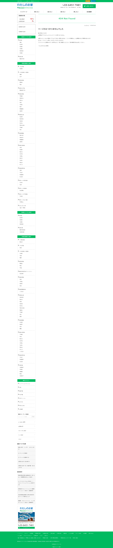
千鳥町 (21, 127)
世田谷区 (21, 50)
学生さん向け (22, 405)
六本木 (21, 182)
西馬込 (21, 82)
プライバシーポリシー (28, 535)
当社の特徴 (53, 533)
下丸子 (21, 172)
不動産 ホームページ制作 (56, 546)
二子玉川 (21, 291)
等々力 (21, 164)
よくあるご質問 (21, 422)
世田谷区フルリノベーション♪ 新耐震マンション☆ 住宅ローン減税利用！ (26, 489)
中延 (21, 147)
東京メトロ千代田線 (23, 194)
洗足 (21, 102)
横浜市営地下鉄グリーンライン (25, 271)
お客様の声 (20, 426)
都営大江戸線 (22, 88)
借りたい (63, 11)
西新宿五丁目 (22, 90)
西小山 (21, 100)
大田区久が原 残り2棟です (24, 461)
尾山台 (21, 162)
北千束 (21, 154)
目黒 (21, 247)
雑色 (21, 373)
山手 (21, 76)
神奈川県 (21, 56)
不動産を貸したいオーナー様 (66, 537)
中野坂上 (21, 202)
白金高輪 (21, 190)
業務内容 (65, 533)
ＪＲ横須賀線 (22, 239)
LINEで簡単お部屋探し (54, 537)
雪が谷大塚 (22, 125)
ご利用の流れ (59, 533)
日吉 (21, 285)
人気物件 (21, 409)
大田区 (21, 48)
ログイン (93, 1)
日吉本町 (21, 273)
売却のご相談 (75, 537)
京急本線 (21, 365)
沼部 (21, 170)
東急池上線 (21, 114)
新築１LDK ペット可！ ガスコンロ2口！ (26, 448)
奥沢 (21, 106)
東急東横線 (21, 133)
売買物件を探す (22, 31)
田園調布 (21, 108)
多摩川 (21, 111)
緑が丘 (21, 158)
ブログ (19, 439)
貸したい (76, 11)
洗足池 (21, 121)
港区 (21, 42)
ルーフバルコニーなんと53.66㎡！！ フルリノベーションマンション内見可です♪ (26, 483)
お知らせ (46, 535)
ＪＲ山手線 (21, 66)
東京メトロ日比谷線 (23, 180)
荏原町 (21, 149)
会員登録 (88, 1)
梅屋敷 (21, 371)
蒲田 (21, 74)
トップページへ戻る (43, 45)
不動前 (21, 96)
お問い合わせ (90, 6)
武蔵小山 (21, 98)
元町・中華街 (22, 207)
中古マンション (22, 398)
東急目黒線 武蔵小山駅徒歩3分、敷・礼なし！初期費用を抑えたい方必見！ (26, 476)
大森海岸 (21, 367)
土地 (20, 387)
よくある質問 (71, 533)
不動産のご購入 (45, 537)
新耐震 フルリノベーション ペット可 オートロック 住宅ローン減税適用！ (27, 501)
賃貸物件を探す (22, 26)
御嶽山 (21, 310)
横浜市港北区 (22, 229)
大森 (21, 255)
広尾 (21, 184)
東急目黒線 (21, 94)
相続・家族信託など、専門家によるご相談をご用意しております (29, 537)
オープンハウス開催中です (23, 457)
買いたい (36, 11)
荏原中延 (21, 118)
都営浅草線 (21, 80)
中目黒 (21, 322)
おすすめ (21, 401)
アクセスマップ (26, 527)
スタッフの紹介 (78, 533)
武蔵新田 (21, 174)
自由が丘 (21, 137)
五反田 (21, 68)
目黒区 (21, 46)
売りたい (50, 11)
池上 (21, 129)
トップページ (23, 11)
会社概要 (89, 11)
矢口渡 (21, 176)
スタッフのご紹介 (22, 430)
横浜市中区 (22, 58)
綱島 (21, 328)
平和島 (21, 369)
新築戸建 (21, 391)
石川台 (21, 123)
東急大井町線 (22, 145)
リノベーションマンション (24, 383)
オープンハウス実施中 (22, 453)
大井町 (21, 253)
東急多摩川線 (22, 168)
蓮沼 (21, 316)
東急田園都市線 (22, 289)
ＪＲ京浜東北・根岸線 (23, 72)
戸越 (21, 267)
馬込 (21, 84)
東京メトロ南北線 (23, 188)
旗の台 (21, 151)
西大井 (21, 242)
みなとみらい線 (22, 205)
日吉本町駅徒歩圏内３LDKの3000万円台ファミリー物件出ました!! (26, 495)
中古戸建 (21, 394)
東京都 (20, 40)
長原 (21, 301)
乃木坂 (21, 196)
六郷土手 (21, 375)
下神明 (21, 334)
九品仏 (21, 160)
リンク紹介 (20, 435)
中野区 (21, 53)
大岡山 (21, 104)
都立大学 (21, 135)
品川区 (21, 44)
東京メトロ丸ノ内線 (23, 199)
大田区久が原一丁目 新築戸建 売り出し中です (26, 466)
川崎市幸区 (22, 232)
